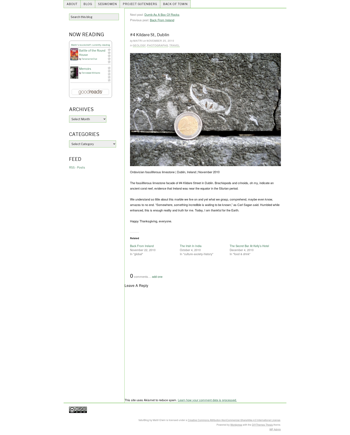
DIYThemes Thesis (262, 424)
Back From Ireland (162, 20)
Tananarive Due (89, 59)
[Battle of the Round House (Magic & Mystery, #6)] (74, 54)
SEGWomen (107, 4)
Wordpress (236, 424)
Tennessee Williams (91, 73)
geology (139, 45)
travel (174, 45)
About (72, 4)
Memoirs (85, 68)
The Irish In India (191, 246)
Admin (275, 429)
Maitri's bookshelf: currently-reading (90, 45)
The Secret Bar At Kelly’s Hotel (249, 246)
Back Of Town (175, 4)
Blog (87, 4)
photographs (157, 45)
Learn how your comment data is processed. (207, 400)
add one (157, 276)
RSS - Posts (77, 167)
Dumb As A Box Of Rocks (161, 14)
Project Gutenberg (140, 4)
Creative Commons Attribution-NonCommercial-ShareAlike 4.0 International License (234, 420)
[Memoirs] (74, 73)
